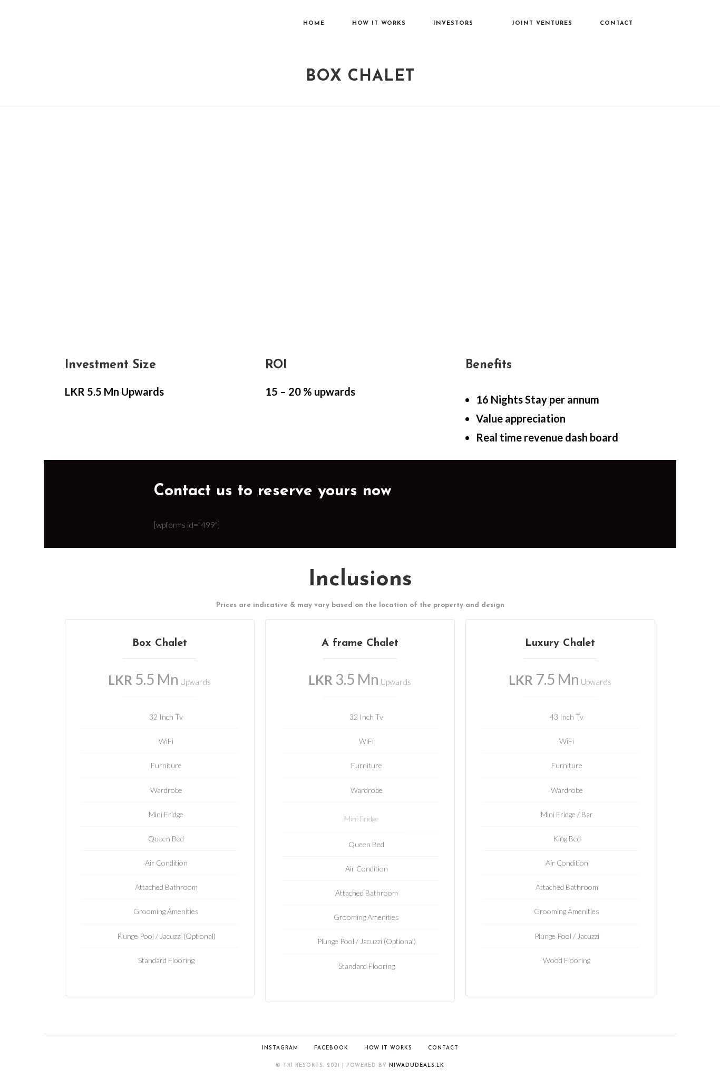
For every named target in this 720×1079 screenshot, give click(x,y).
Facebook (331, 1048)
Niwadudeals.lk (416, 1065)
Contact (443, 1048)
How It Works (388, 1048)
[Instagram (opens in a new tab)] (673, 24)
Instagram (280, 1048)
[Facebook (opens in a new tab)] (658, 24)
